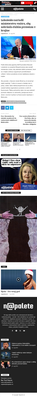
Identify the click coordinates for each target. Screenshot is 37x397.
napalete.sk (4, 33)
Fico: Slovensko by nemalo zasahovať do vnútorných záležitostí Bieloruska (9, 119)
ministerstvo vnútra (7, 103)
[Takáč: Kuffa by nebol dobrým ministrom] (5, 355)
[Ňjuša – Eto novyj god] (18, 279)
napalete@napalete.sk (7, 384)
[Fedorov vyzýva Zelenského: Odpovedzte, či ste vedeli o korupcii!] (6, 137)
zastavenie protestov (20, 103)
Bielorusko (21, 101)
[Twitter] (11, 108)
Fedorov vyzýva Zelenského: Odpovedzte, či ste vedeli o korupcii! (6, 144)
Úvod (2, 13)
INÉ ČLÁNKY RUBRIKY (12, 130)
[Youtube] (24, 331)
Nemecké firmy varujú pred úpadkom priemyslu (18, 144)
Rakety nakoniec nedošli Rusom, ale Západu (30, 144)
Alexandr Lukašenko (12, 101)
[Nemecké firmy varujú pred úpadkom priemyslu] (18, 137)
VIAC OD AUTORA (25, 130)
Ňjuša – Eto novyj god (10, 291)
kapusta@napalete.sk (7, 382)
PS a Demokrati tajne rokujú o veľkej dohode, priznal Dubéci (24, 363)
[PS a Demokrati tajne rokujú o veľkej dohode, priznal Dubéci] (5, 364)
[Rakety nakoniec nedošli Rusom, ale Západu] (30, 137)
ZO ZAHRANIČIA (9, 13)
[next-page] (20, 149)
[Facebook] (3, 108)
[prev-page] (17, 149)
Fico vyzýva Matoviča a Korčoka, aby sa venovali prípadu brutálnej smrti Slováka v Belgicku (27, 120)
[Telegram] (7, 108)
